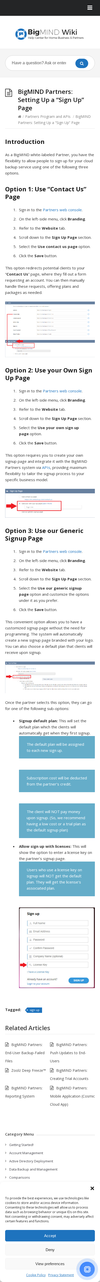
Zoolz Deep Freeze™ (28, 1070)
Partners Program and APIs (48, 116)
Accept (50, 1236)
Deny (50, 1250)
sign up (34, 1010)
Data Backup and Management (33, 1169)
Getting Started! (21, 1144)
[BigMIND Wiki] (50, 34)
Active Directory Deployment (31, 1161)
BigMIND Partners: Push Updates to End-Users (68, 1052)
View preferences (50, 1264)
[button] (92, 1188)
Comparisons (19, 1177)
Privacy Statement (61, 1275)
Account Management (26, 1153)
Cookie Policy (36, 1275)
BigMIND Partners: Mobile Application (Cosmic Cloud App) (72, 1096)
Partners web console (62, 209)
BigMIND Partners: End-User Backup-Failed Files (25, 1052)
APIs (46, 467)
